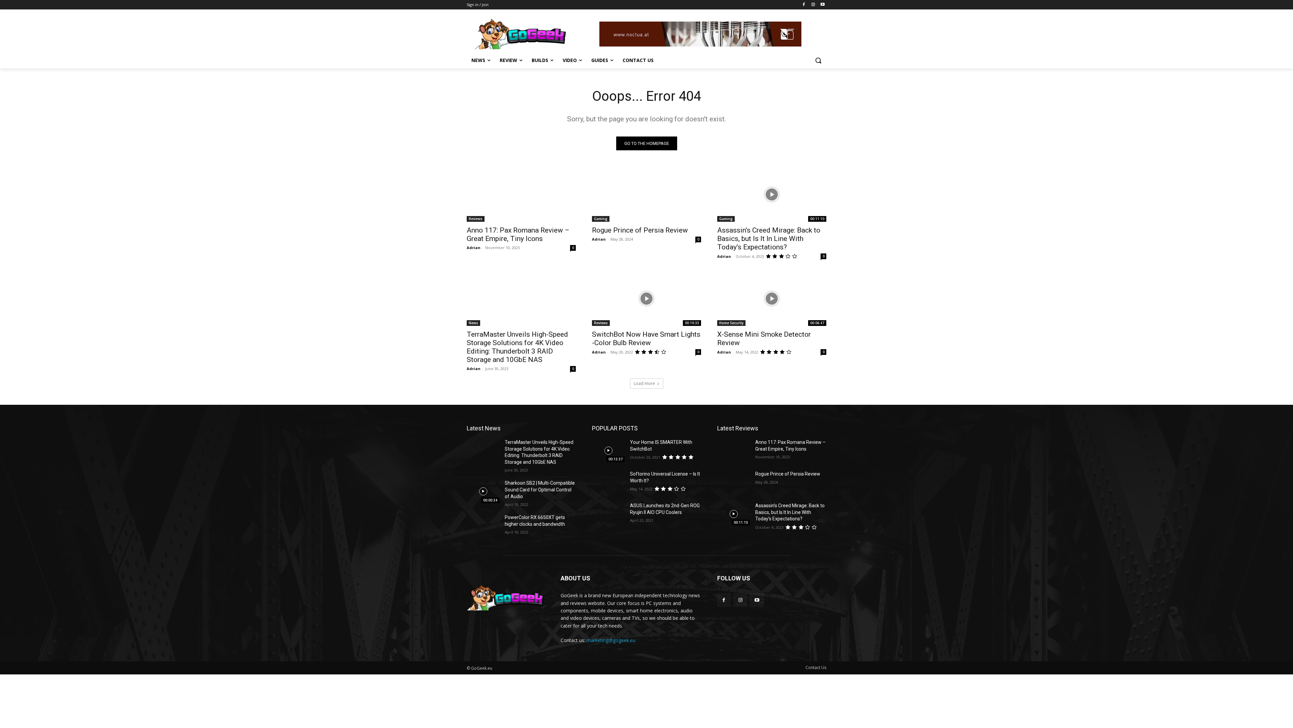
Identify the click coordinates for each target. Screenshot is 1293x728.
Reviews (476, 218)
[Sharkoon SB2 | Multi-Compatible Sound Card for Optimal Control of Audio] (483, 491)
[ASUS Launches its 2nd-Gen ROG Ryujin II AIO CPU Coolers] (608, 514)
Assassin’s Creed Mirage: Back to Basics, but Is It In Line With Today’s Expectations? (768, 238)
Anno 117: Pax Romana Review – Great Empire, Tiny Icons (518, 234)
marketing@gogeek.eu (611, 640)
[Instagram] (813, 5)
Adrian (473, 247)
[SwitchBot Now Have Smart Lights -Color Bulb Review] (646, 298)
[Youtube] (822, 5)
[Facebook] (804, 5)
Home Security (731, 323)
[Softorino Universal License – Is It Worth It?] (608, 482)
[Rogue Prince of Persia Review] (646, 194)
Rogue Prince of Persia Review (640, 230)
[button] (818, 60)
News (473, 323)
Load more (644, 383)
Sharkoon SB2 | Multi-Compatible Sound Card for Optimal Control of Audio (540, 489)
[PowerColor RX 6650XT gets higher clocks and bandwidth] (483, 525)
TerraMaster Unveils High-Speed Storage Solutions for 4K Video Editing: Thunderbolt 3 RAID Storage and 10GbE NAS (517, 347)
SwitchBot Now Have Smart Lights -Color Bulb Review (646, 338)
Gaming (600, 218)
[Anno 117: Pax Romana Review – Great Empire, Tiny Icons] (521, 194)
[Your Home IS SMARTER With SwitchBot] (608, 450)
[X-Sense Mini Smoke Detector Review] (771, 298)
